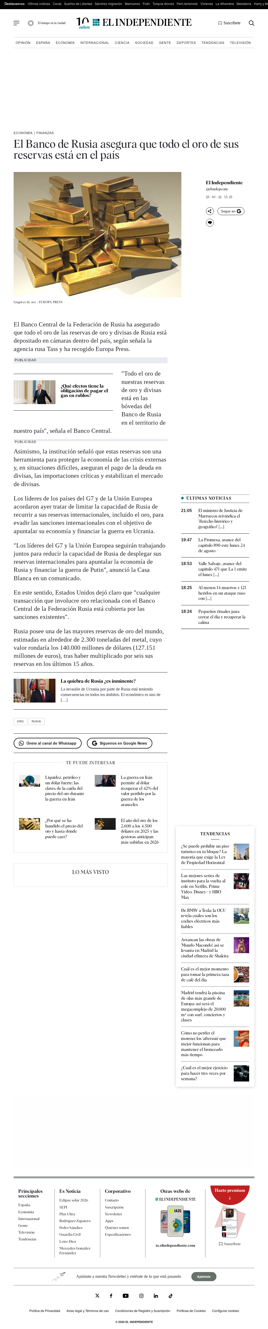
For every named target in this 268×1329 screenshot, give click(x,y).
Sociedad (144, 42)
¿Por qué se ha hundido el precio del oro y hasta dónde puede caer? (64, 828)
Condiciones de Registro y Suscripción (142, 1310)
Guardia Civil (70, 1234)
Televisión (240, 42)
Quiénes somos (117, 1228)
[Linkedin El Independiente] (156, 1296)
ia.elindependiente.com (175, 1245)
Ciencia (122, 42)
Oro (20, 721)
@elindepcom (217, 189)
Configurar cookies (225, 1310)
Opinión (23, 42)
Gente (165, 42)
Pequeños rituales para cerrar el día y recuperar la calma (221, 617)
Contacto (112, 1200)
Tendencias (213, 42)
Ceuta (57, 3)
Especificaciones (118, 1234)
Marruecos (132, 3)
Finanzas (45, 132)
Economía (65, 42)
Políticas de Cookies (191, 1310)
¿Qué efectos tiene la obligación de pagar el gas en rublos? (84, 390)
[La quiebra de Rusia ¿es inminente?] (34, 691)
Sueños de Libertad (78, 3)
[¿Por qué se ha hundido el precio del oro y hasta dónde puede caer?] (29, 831)
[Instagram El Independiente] (141, 1296)
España (43, 42)
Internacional (94, 42)
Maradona (244, 3)
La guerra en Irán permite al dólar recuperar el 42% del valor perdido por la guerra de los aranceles (139, 791)
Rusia (36, 721)
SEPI (63, 1207)
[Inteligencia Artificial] (175, 1235)
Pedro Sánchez (70, 1228)
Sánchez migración (108, 3)
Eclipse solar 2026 (73, 1200)
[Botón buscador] (251, 23)
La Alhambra (225, 3)
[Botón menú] (16, 23)
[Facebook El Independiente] (111, 1296)
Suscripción (114, 1207)
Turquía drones (163, 3)
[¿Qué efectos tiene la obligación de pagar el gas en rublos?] (34, 392)
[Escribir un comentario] (210, 223)
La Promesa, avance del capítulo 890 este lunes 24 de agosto (221, 545)
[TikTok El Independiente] (171, 1297)
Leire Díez (67, 1241)
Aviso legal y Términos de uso (87, 1310)
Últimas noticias (39, 3)
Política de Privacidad (44, 1310)
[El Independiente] (134, 23)
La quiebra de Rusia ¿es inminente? (98, 681)
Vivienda (206, 3)
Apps (109, 1221)
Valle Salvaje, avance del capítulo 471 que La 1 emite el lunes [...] (222, 569)
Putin (146, 3)
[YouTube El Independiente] (126, 1296)
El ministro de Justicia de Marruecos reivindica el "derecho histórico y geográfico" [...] (220, 518)
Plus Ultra (67, 1214)
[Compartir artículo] (210, 211)
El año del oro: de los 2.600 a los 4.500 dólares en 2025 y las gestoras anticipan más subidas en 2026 (140, 831)
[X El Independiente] (97, 1296)
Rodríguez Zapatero (75, 1221)
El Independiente (224, 182)
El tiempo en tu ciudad (51, 23)
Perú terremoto (187, 3)
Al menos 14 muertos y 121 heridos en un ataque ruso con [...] (222, 593)
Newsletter (113, 1214)
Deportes (186, 42)
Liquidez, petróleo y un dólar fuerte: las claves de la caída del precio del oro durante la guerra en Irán (64, 788)
